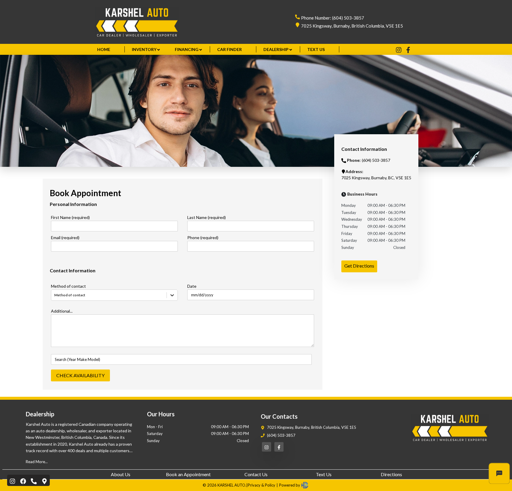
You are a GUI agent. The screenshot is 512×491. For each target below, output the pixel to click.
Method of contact (68, 286)
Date (191, 286)
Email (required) (65, 237)
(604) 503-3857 (281, 435)
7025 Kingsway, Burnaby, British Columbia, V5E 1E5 (352, 25)
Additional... (62, 311)
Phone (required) (202, 237)
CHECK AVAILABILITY (80, 375)
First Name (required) (70, 217)
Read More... (37, 461)
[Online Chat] (499, 473)
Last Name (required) (206, 217)
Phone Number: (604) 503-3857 (332, 17)
